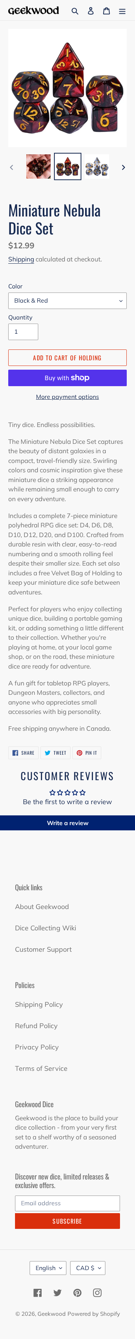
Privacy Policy (37, 1047)
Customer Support (43, 949)
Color (15, 286)
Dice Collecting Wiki (45, 928)
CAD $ (85, 1268)
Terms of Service (41, 1068)
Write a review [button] (67, 823)
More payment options (67, 396)
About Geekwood (42, 906)
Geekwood (52, 1313)
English (46, 1268)
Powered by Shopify (94, 1313)
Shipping (21, 259)
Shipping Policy (39, 1004)
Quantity (20, 317)
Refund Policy (36, 1025)
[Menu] (122, 10)
